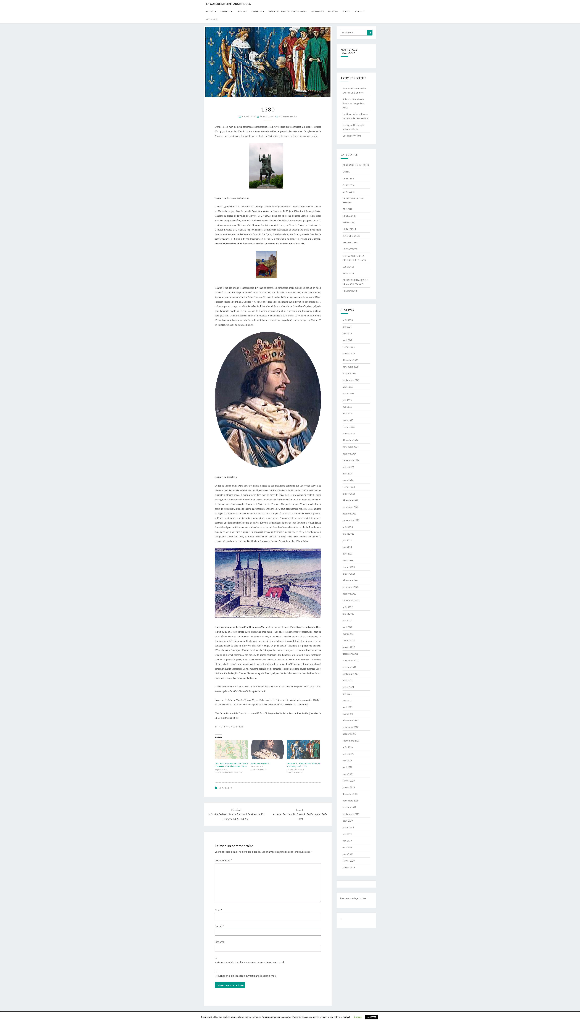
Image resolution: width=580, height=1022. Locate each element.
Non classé (348, 273)
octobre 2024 (349, 453)
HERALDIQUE (349, 229)
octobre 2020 (349, 733)
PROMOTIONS (212, 19)
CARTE (346, 171)
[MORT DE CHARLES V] (267, 749)
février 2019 (349, 860)
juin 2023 (347, 540)
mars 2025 (348, 420)
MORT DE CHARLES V (260, 763)
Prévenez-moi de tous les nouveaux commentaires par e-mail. (249, 962)
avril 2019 (347, 847)
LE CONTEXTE (350, 249)
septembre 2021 (351, 673)
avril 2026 (347, 340)
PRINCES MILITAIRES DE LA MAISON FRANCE (288, 11)
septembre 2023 (351, 520)
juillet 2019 (348, 827)
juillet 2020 (348, 753)
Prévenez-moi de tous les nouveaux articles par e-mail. (245, 975)
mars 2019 (348, 854)
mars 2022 (348, 633)
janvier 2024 (349, 493)
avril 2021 (347, 707)
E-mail (219, 926)
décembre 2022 (350, 580)
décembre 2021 (350, 653)
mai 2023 (347, 546)
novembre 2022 (350, 586)
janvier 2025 (349, 433)
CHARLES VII (256, 11)
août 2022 (348, 607)
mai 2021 (347, 700)
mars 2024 (348, 480)
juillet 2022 (348, 613)
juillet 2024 (348, 466)
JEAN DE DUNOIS (351, 235)
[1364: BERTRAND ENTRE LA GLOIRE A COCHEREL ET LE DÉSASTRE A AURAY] (231, 749)
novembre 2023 (350, 506)
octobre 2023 (349, 513)
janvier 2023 (349, 573)
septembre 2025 (351, 380)
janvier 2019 (349, 867)
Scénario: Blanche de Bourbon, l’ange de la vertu (353, 103)
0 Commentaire (288, 116)
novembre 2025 (350, 366)
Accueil (209, 11)
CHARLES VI (242, 11)
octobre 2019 (349, 807)
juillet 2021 (348, 687)
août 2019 (348, 820)
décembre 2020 (350, 720)
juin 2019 (347, 833)
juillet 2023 (348, 533)
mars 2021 (348, 713)
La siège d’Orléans (352, 135)
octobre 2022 (349, 593)
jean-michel (267, 116)
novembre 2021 (350, 660)
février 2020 (349, 780)
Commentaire (223, 860)
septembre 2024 (351, 460)
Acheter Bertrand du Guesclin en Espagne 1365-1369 (300, 815)
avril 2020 (347, 767)
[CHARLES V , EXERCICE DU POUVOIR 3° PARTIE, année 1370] (303, 749)
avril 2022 (347, 627)
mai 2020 (347, 760)
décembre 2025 (350, 360)
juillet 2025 (348, 393)
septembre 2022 (351, 600)
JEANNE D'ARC (350, 242)
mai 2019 (347, 840)
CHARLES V (225, 11)
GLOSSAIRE (348, 222)
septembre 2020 (351, 740)
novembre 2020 (350, 727)
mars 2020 (348, 773)
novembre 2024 (350, 446)
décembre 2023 (350, 500)
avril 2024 (347, 473)
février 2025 (349, 426)
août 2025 (348, 386)
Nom (218, 910)
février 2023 (349, 567)
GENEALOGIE (349, 215)
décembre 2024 (350, 440)
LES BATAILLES (317, 11)
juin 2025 (347, 400)
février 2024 (349, 486)
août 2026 (348, 320)
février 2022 (349, 640)
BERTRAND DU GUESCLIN (356, 164)
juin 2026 (347, 326)
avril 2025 (347, 413)
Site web (219, 942)
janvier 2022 (349, 647)
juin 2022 (347, 620)
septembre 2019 (351, 814)
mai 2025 (347, 406)
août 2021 (348, 680)
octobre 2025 (349, 373)
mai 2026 (347, 333)
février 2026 (349, 346)
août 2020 (348, 747)
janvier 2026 (349, 353)
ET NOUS (346, 11)
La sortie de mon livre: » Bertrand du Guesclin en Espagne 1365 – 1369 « (236, 815)
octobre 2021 (349, 667)
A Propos (359, 11)
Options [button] (358, 1017)
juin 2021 (347, 693)
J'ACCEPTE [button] (371, 1017)
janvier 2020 (349, 787)
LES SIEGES (333, 11)
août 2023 (348, 527)
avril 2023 (347, 553)
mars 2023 (348, 560)
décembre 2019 (350, 793)
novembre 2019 (350, 800)
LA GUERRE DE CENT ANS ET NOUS (228, 4)
